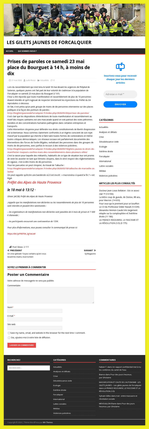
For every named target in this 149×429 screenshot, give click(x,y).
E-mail (10, 315)
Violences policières (108, 175)
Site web (11, 324)
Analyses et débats (108, 132)
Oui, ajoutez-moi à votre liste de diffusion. (30, 337)
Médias (102, 171)
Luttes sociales (106, 166)
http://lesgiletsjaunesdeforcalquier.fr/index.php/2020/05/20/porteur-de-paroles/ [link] (48, 113)
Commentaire (13, 285)
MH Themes (48, 422)
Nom (9, 307)
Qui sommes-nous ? (27, 51)
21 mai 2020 (16, 80)
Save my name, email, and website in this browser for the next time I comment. (47, 332)
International (105, 161)
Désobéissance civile (109, 141)
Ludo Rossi (31, 80)
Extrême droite (106, 151)
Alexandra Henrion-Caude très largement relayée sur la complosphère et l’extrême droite (118, 213)
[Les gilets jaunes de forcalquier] (74, 34)
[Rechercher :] (28, 367)
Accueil (9, 51)
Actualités (44, 80)
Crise (101, 136)
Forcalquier (104, 156)
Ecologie (103, 146)
